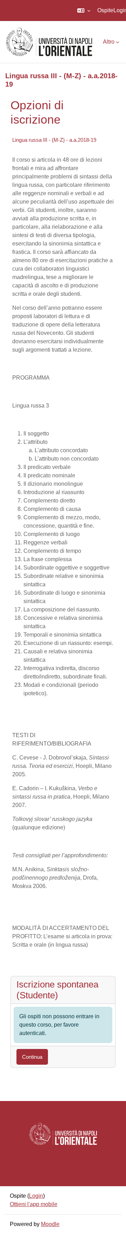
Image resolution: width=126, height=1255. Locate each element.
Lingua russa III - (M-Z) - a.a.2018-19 (54, 140)
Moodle (50, 1224)
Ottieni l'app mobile (33, 1204)
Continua (32, 1057)
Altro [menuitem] (108, 42)
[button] (83, 10)
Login (36, 1196)
